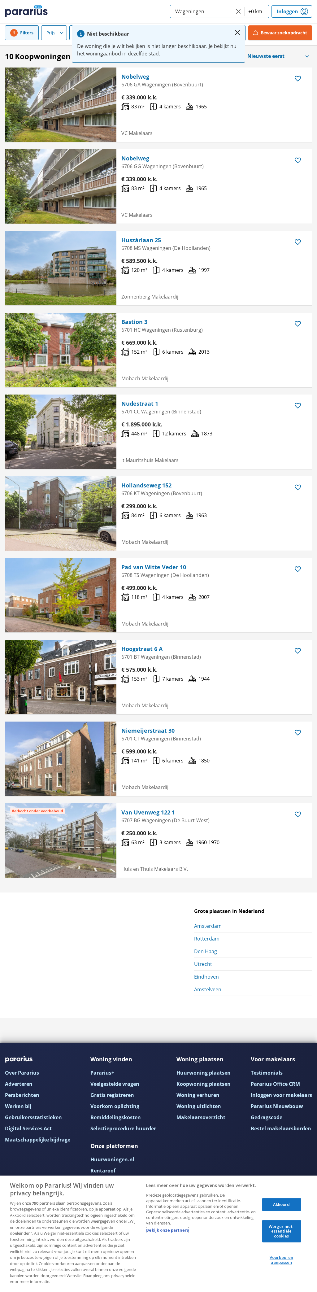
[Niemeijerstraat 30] (60, 759)
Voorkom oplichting (114, 1106)
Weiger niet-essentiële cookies (281, 1230)
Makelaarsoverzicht (200, 1117)
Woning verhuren (197, 1095)
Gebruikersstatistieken (33, 1117)
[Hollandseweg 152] (60, 513)
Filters (26, 33)
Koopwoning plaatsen (203, 1083)
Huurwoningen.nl (112, 1159)
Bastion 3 (134, 321)
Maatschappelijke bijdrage (37, 1139)
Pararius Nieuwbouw (277, 1106)
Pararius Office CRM (275, 1083)
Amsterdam (208, 926)
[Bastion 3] (60, 350)
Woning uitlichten (198, 1106)
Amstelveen (207, 989)
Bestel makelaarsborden (281, 1128)
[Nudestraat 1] (60, 432)
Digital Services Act (28, 1128)
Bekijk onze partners (167, 1230)
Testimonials (267, 1072)
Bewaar (284, 33)
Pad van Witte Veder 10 (153, 567)
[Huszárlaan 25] (60, 268)
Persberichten (22, 1095)
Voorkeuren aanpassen (281, 1260)
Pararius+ (102, 1072)
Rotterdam (206, 938)
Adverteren (19, 1083)
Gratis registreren (112, 1095)
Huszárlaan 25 (141, 240)
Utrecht (203, 964)
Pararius (26, 11)
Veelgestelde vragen (114, 1083)
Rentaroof (102, 1170)
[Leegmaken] (238, 11)
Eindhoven (206, 976)
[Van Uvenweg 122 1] (60, 840)
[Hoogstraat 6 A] (60, 677)
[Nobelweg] (60, 105)
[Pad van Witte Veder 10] (60, 595)
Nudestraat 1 (139, 403)
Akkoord (281, 1204)
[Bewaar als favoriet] (298, 78)
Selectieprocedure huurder (123, 1128)
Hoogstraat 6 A (142, 649)
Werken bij (18, 1106)
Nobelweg (135, 76)
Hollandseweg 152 (146, 485)
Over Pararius (22, 1072)
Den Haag (205, 951)
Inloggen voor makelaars (281, 1095)
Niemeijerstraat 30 (148, 730)
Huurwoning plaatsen (203, 1072)
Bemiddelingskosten (115, 1117)
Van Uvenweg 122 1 (148, 812)
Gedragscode (266, 1117)
